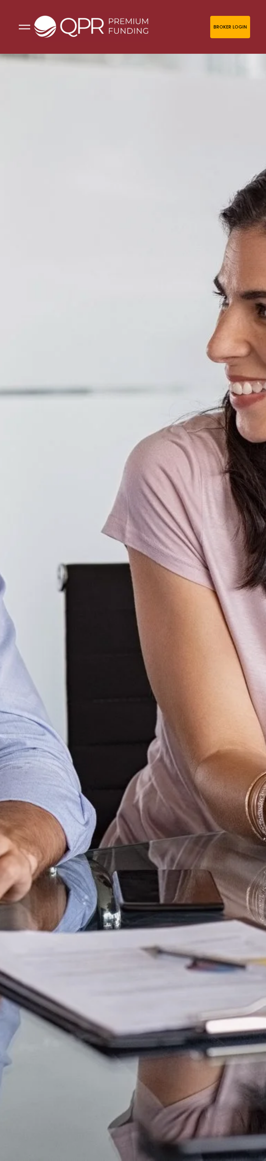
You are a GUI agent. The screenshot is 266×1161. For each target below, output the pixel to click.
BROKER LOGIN (230, 27)
